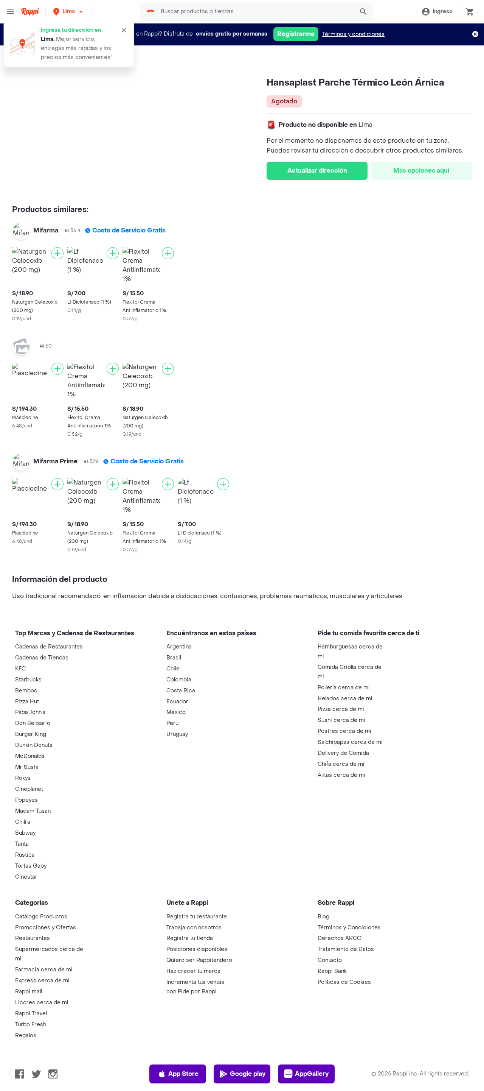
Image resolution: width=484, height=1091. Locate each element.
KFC (20, 668)
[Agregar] (57, 253)
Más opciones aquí (421, 171)
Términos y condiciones (353, 34)
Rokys (23, 778)
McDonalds (30, 756)
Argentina (179, 646)
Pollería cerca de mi (344, 687)
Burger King (30, 734)
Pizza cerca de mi (341, 709)
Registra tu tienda (189, 938)
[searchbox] (255, 12)
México (176, 712)
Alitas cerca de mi (341, 775)
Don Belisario (32, 723)
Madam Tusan (33, 811)
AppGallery (312, 1074)
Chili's (22, 822)
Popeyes (26, 800)
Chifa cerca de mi (341, 764)
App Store (183, 1074)
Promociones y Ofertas (45, 927)
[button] (68, 11)
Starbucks (28, 679)
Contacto (330, 960)
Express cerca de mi (42, 980)
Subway (25, 833)
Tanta (22, 844)
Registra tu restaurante (196, 916)
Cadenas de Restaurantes (49, 646)
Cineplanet (29, 789)
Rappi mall (28, 991)
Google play (247, 1074)
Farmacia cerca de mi (44, 969)
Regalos (25, 1035)
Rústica (25, 855)
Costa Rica (180, 690)
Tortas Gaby (31, 866)
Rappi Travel (31, 1013)
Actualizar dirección (317, 171)
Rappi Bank (332, 971)
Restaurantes (32, 938)
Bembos (26, 690)
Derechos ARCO (339, 938)
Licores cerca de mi (41, 1002)
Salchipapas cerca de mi (350, 742)
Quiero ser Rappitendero (199, 960)
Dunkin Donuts (34, 745)
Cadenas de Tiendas (41, 657)
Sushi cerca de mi (341, 720)
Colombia (178, 679)
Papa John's (30, 712)
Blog (323, 916)
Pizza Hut (27, 701)
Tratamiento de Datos (346, 949)
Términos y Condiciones (349, 927)
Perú (172, 723)
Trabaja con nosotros (194, 927)
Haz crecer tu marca (193, 971)
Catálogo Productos (41, 916)
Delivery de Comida (343, 753)
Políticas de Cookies (344, 982)
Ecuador (177, 701)
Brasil (173, 657)
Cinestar (26, 877)
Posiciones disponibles (196, 949)
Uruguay (177, 734)
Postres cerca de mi (344, 731)
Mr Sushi (26, 767)
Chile (173, 668)
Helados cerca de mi (345, 698)
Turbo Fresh (30, 1024)
